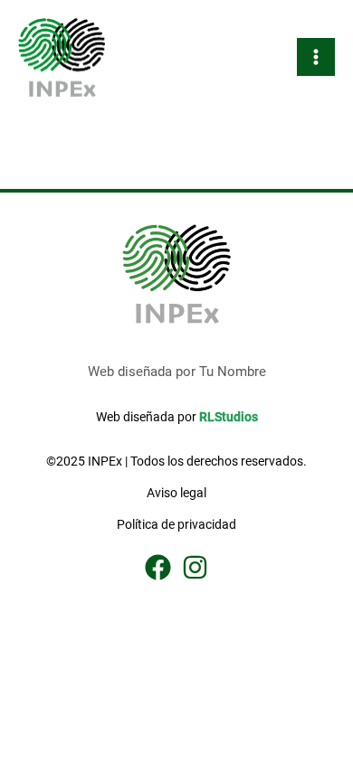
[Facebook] (158, 567)
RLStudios (228, 417)
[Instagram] (195, 567)
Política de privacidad (176, 524)
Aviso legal (176, 492)
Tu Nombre (232, 371)
